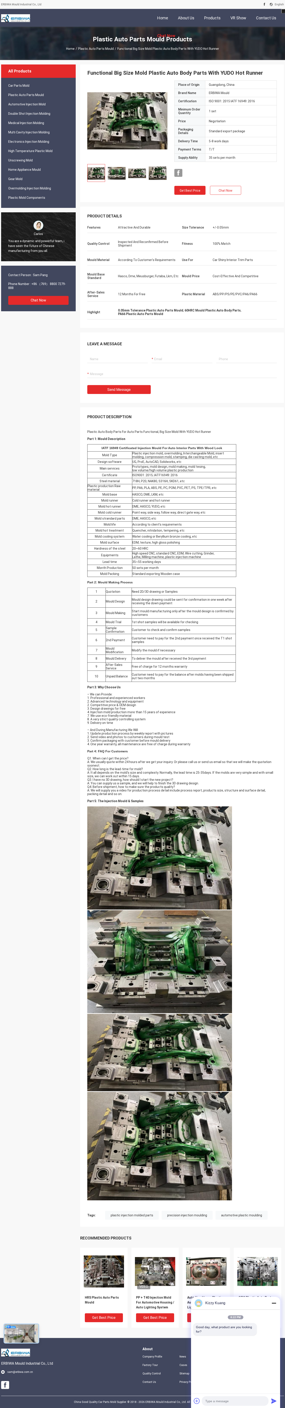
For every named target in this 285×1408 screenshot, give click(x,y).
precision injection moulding (187, 1215)
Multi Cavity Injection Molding (29, 132)
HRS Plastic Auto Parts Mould (102, 1300)
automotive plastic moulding (241, 1215)
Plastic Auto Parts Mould (96, 48)
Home (70, 48)
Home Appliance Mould (24, 169)
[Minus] (274, 1303)
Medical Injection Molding (26, 123)
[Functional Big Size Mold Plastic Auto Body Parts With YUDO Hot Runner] (127, 120)
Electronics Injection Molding (28, 141)
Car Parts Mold (18, 85)
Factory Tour (150, 1365)
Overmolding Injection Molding (29, 188)
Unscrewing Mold (20, 160)
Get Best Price (190, 190)
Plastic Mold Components (26, 197)
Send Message (119, 390)
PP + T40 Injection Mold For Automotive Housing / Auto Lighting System (155, 1302)
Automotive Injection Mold (27, 104)
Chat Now (38, 300)
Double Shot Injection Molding (29, 113)
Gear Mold (15, 179)
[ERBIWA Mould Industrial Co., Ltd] (15, 18)
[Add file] (197, 1401)
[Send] (273, 1401)
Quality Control (151, 1373)
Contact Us (149, 1382)
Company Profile (152, 1356)
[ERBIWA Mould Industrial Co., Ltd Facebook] (264, 4)
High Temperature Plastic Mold (30, 151)
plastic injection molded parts (132, 1215)
